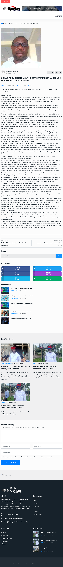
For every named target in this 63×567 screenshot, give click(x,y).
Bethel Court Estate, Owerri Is (49, 532)
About (4, 532)
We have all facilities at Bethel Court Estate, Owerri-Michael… (15, 368)
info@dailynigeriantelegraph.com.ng (16, 522)
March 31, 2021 (23, 290)
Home (5, 23)
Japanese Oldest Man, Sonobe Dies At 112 (49, 243)
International (37, 509)
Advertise (5, 535)
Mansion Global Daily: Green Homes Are (22, 303)
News (11, 23)
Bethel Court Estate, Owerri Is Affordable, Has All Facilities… (13, 407)
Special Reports (6, 363)
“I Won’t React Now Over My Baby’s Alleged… (13, 243)
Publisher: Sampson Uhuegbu (14, 518)
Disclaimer (5, 541)
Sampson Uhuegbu (12, 71)
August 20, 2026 (49, 551)
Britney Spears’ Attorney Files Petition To (22, 296)
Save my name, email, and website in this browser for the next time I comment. (27, 457)
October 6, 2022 (23, 298)
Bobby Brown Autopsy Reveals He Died (21, 288)
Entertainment (14, 290)
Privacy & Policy (7, 538)
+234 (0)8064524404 (11, 514)
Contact (4, 544)
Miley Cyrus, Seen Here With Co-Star (21, 311)
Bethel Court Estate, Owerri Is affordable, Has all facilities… (44, 368)
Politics (36, 503)
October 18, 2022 (23, 321)
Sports (36, 511)
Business (36, 506)
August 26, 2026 (18, 363)
